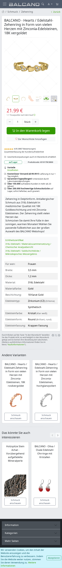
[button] (31, 67)
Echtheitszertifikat (14, 240)
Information (12, 525)
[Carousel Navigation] (55, 435)
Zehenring (27, 11)
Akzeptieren (54, 557)
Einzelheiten (12, 170)
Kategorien (11, 533)
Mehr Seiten (12, 541)
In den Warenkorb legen (32, 131)
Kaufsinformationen (16, 344)
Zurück (56, 11)
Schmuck (13, 11)
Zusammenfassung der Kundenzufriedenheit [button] (24, 152)
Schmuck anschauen (15, 417)
